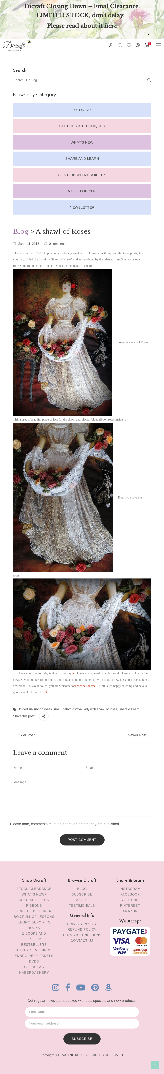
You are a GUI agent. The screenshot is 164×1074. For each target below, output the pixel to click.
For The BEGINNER (34, 911)
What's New (82, 142)
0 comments (57, 243)
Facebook (130, 894)
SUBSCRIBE (82, 1038)
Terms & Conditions (82, 935)
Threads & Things (34, 950)
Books (34, 928)
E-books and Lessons (34, 936)
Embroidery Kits (34, 922)
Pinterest (130, 905)
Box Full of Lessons (34, 916)
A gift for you (82, 191)
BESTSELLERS (34, 944)
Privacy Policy (82, 924)
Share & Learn (129, 709)
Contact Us (82, 940)
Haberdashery (34, 972)
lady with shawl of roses (100, 709)
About (82, 900)
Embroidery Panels (34, 956)
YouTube (130, 900)
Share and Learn (82, 159)
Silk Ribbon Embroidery (82, 175)
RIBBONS (34, 905)
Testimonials (82, 905)
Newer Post (137, 735)
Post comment (82, 839)
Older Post (26, 735)
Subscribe (82, 894)
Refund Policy (82, 929)
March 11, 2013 (28, 243)
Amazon (130, 911)
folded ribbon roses (102, 419)
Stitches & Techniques (82, 126)
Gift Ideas (34, 967)
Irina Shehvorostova (67, 709)
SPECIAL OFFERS (34, 900)
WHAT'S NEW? (34, 894)
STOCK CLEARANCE (34, 889)
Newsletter (82, 207)
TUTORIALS (82, 110)
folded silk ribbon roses (35, 709)
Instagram (130, 889)
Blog (20, 231)
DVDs (34, 961)
